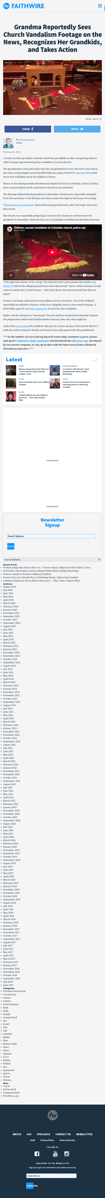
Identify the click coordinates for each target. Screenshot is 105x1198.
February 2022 (10, 764)
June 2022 (8, 751)
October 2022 (10, 738)
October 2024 (10, 659)
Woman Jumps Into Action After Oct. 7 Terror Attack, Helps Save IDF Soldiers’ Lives (46, 567)
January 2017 (10, 965)
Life (5, 1027)
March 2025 (9, 642)
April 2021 (8, 797)
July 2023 (8, 708)
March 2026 (9, 603)
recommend (22, 326)
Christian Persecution (14, 991)
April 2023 (8, 718)
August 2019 (9, 863)
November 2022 (11, 735)
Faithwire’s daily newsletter (32, 340)
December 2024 (11, 652)
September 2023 (11, 702)
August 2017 (9, 942)
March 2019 (9, 880)
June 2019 (8, 870)
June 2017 (8, 949)
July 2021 (8, 787)
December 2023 (11, 692)
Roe (5, 1067)
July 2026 (8, 590)
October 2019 (10, 856)
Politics (7, 1060)
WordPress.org (11, 1096)
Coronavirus (9, 994)
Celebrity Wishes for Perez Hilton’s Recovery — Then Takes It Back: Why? (41, 580)
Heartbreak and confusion (18, 205)
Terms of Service (67, 1140)
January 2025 (10, 649)
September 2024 (11, 662)
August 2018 (9, 903)
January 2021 (10, 807)
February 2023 (10, 725)
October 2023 (10, 698)
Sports (6, 1073)
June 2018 (8, 909)
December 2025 (11, 613)
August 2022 (9, 745)
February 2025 (10, 646)
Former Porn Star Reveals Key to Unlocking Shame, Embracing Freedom (40, 577)
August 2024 (9, 666)
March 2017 (9, 959)
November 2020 (11, 814)
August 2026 (9, 586)
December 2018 (11, 889)
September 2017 (11, 939)
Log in (6, 1086)
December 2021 (11, 771)
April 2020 (8, 837)
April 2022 (8, 758)
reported (80, 172)
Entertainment (11, 1004)
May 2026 (8, 596)
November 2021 (11, 774)
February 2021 (10, 804)
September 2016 (11, 978)
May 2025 (8, 636)
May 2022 (8, 754)
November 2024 (11, 656)
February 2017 (10, 962)
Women (7, 1080)
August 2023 (9, 705)
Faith (5, 1007)
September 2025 (11, 623)
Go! (5, 1021)
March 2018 (9, 919)
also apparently (38, 308)
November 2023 (11, 695)
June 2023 (8, 712)
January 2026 (10, 610)
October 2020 (10, 817)
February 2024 (10, 685)
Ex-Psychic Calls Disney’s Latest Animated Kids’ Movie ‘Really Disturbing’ (41, 571)
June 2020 (8, 830)
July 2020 (8, 827)
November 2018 (11, 893)
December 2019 (11, 850)
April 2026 (8, 600)
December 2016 (11, 968)
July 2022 (8, 748)
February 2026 (10, 606)
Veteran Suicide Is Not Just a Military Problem (27, 574)
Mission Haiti (10, 1044)
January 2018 (10, 926)
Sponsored (8, 1070)
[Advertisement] (52, 441)
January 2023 (10, 728)
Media (6, 1037)
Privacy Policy (47, 1140)
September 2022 (11, 741)
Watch (17, 1134)
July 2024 (8, 669)
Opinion (7, 1053)
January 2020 (10, 847)
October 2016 (10, 975)
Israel (6, 1024)
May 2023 (8, 715)
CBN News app (80, 340)
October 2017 (10, 935)
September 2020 (11, 820)
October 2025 (10, 619)
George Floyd (10, 1017)
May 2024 (8, 675)
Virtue (6, 1076)
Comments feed (11, 1092)
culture (7, 997)
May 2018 (8, 912)
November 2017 (11, 932)
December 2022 (11, 731)
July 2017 (8, 945)
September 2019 (11, 860)
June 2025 (8, 633)
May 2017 (8, 952)
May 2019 (8, 873)
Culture (7, 1001)
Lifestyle (7, 1034)
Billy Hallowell (27, 139)
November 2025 (11, 616)
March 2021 (9, 800)
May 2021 (8, 794)
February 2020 (10, 843)
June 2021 (8, 791)
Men (5, 1040)
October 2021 (10, 777)
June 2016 (8, 985)
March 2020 (9, 840)
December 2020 (11, 810)
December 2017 (11, 929)
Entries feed (9, 1089)
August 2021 (9, 784)
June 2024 (8, 672)
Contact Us (63, 1134)
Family (6, 1014)
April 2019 (8, 876)
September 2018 (11, 899)
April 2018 (8, 916)
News (6, 1047)
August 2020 (9, 824)
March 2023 (9, 721)
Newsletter (84, 1134)
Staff (32, 1140)
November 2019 (11, 853)
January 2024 (10, 689)
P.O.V (6, 1057)
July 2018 (8, 906)
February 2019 (10, 883)
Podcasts (43, 1134)
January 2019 (10, 886)
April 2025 (8, 639)
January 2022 (10, 768)
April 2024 (8, 679)
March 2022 (9, 761)
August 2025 (9, 626)
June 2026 (8, 593)
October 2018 (10, 896)
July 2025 (8, 629)
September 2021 (11, 781)
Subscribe (10, 546)
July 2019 (8, 866)
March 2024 (9, 682)
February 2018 (10, 922)
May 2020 (8, 833)
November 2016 (11, 972)
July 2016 (8, 982)
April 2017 (8, 955)
